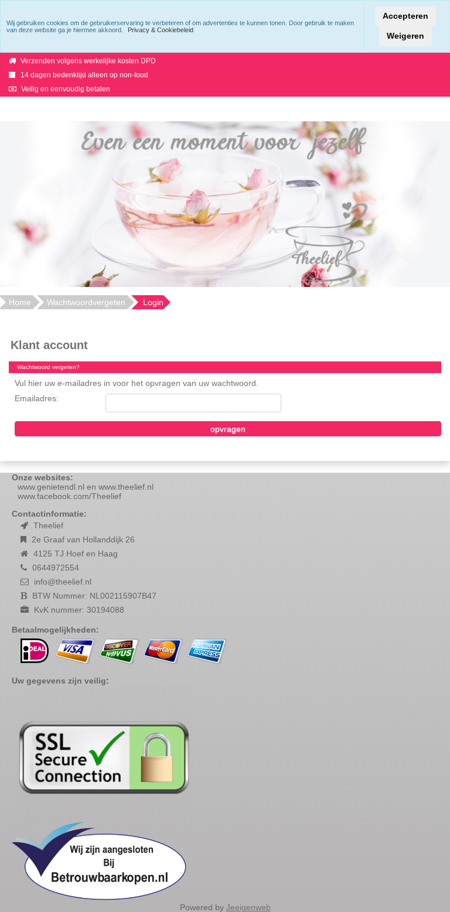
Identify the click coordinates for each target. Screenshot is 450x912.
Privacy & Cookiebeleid (160, 29)
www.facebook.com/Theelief (69, 496)
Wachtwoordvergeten (86, 302)
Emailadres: (37, 398)
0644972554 (55, 567)
